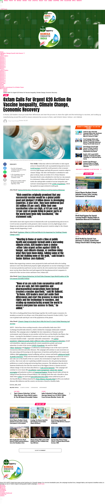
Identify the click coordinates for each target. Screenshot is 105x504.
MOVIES (19, 0)
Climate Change (24, 387)
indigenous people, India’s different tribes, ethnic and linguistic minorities (41, 341)
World (6, 0)
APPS (61, 0)
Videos (2, 54)
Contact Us (3, 494)
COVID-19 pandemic (58, 184)
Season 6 (2, 64)
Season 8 (2, 66)
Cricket (24, 0)
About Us (2, 488)
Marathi (79, 0)
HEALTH (41, 0)
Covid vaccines (35, 168)
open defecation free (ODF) (39, 376)
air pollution (32, 370)
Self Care (2, 83)
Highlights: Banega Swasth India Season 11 (12, 53)
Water (12, 348)
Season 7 (2, 65)
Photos (2, 69)
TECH (45, 0)
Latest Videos (4, 56)
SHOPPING (56, 0)
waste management (43, 370)
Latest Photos (4, 70)
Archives (2, 485)
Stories (2, 86)
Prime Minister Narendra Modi (45, 379)
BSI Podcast (3, 88)
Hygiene (27, 348)
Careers (2, 495)
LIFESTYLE (35, 0)
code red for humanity (47, 368)
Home (1, 52)
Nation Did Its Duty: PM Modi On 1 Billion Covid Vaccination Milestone (41, 190)
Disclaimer (3, 490)
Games (50, 0)
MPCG (74, 0)
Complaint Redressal (6, 493)
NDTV (1, 0)
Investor (2, 492)
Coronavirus (34, 387)
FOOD (29, 0)
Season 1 (2, 57)
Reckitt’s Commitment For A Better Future (12, 87)
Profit (11, 0)
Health (2, 84)
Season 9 (2, 67)
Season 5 (2, 62)
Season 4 (2, 61)
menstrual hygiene (41, 372)
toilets (20, 376)
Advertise (3, 486)
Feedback (3, 489)
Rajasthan (67, 0)
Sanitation (18, 348)
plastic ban (53, 370)
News (5, 91)
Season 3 (2, 60)
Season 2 (2, 58)
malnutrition (23, 354)
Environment (43, 387)
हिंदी (15, 0)
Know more (41, 484)
